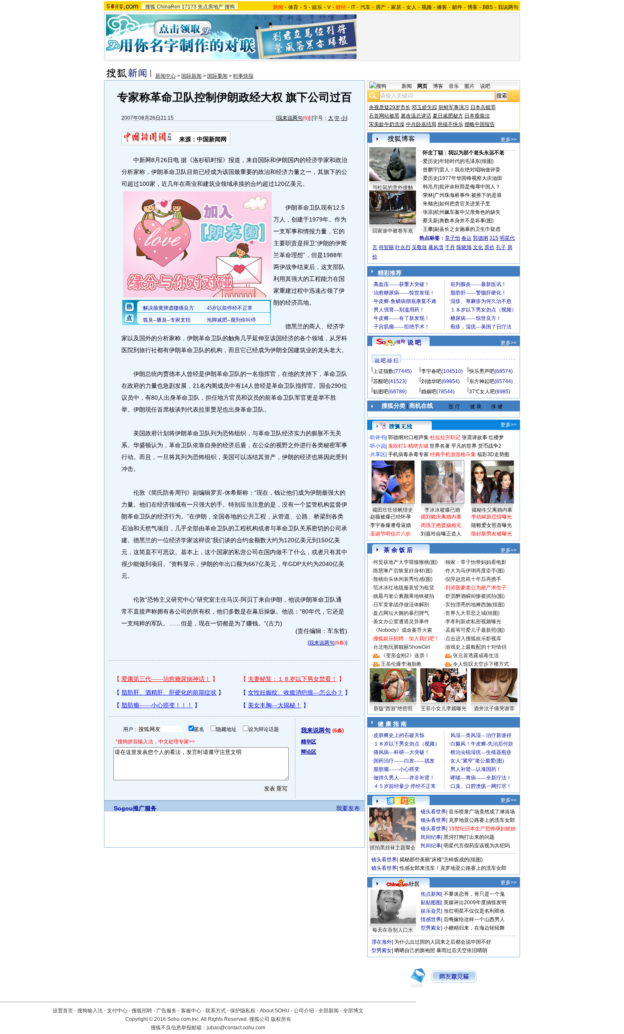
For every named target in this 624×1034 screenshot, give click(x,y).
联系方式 (215, 1011)
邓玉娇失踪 (424, 107)
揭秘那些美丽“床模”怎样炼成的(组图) (441, 860)
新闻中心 (165, 76)
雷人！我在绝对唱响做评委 (469, 170)
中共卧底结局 (421, 124)
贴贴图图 (431, 902)
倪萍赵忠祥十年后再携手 (473, 579)
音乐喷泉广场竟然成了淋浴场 (482, 812)
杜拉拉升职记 (445, 437)
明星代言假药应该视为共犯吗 (477, 846)
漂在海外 (381, 942)
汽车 (365, 7)
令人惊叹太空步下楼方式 (481, 664)
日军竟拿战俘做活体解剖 (401, 605)
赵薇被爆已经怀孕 (390, 517)
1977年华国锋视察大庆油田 (470, 178)
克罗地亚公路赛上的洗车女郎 (482, 820)
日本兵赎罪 (483, 107)
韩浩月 (430, 187)
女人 (411, 7)
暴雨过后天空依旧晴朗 (461, 950)
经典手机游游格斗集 (453, 454)
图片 (469, 86)
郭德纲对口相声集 (408, 437)
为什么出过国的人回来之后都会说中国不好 (442, 942)
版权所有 (281, 1019)
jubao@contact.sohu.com (236, 1028)
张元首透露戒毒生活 (476, 656)
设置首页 (63, 1011)
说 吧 (414, 342)
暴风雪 (436, 247)
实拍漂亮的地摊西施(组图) (475, 605)
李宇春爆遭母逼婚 (390, 525)
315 (493, 238)
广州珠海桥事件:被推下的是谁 (468, 195)
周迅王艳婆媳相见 (441, 525)
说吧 (485, 86)
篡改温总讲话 (416, 116)
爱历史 (430, 161)
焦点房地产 (210, 7)
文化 (478, 247)
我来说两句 (290, 118)
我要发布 (348, 808)
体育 (293, 7)
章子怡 (452, 238)
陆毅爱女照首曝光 (491, 525)
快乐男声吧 (482, 371)
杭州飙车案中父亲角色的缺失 (467, 212)
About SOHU (275, 1011)
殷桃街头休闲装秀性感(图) (403, 579)
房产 (381, 7)
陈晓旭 (464, 247)
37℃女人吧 (482, 392)
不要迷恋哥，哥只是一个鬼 (474, 894)
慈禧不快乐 (450, 124)
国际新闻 (191, 76)
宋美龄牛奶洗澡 (387, 124)
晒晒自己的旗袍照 (414, 950)
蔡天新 (430, 221)
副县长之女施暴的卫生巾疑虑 (467, 229)
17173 (189, 7)
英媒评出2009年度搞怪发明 (475, 902)
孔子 (501, 247)
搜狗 (230, 7)
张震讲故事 (474, 437)
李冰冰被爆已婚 (442, 510)
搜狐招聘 (142, 1011)
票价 (489, 247)
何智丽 (386, 247)
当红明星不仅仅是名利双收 (474, 911)
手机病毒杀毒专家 (408, 454)
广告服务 (166, 1011)
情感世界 (431, 919)
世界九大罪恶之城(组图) (472, 613)
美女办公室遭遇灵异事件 (401, 622)
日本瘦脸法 (477, 116)
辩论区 (308, 752)
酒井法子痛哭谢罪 (494, 709)
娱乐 (317, 7)
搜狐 (150, 7)
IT (353, 7)
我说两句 (508, 7)
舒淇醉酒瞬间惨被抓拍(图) (475, 596)
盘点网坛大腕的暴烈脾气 (401, 613)
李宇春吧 (431, 371)
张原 (428, 212)
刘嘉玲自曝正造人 (441, 534)
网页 (422, 86)
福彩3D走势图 (493, 454)
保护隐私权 (243, 1011)
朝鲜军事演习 (453, 107)
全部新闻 (328, 1011)
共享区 (377, 454)
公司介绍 (304, 1011)
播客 (442, 7)
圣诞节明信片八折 (390, 534)
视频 (427, 7)
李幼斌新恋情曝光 (491, 517)
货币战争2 (489, 446)
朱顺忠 (430, 204)
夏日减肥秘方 (448, 116)
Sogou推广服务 (135, 808)
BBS (488, 7)
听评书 (377, 437)
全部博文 (353, 1011)
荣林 (428, 195)
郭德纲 (480, 238)
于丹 (450, 247)
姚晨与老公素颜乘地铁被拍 (403, 596)
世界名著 (440, 446)
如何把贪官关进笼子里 (464, 204)
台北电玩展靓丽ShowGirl (401, 647)
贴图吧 (380, 392)
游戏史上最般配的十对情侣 (475, 647)
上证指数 (383, 371)
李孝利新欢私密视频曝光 (473, 622)
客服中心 (191, 1011)
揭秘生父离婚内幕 (492, 510)
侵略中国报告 (479, 124)
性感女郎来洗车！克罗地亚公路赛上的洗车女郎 (452, 868)
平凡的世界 (464, 446)
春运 (466, 238)
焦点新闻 (431, 894)
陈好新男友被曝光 (491, 534)
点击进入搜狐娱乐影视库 (473, 639)
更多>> (508, 140)
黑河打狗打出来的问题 (469, 837)
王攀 (428, 229)
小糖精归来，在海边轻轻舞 (474, 928)
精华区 (308, 742)
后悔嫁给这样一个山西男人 (474, 919)
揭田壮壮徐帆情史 (392, 510)
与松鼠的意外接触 (392, 188)
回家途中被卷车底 (392, 231)
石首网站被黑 (384, 116)
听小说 (377, 446)
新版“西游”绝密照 (393, 709)
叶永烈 (402, 247)
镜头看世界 (433, 812)
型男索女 (431, 928)
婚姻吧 (428, 392)
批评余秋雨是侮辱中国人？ (469, 187)
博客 (472, 7)
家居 (396, 7)
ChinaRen (168, 7)
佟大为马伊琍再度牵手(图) (475, 571)
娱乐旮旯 (431, 911)
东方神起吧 (482, 381)
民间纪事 (431, 837)
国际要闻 (217, 76)
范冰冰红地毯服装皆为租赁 (403, 588)
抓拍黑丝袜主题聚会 (393, 848)
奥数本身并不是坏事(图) (466, 221)
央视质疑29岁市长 (389, 107)
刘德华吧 (431, 381)
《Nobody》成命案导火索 (402, 630)
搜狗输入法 (90, 1011)
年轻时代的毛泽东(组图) (466, 161)
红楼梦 (496, 437)
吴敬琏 (419, 247)
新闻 (407, 86)
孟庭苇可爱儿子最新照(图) (475, 630)
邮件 (457, 7)
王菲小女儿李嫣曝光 (444, 709)
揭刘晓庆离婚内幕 (441, 517)
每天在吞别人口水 (392, 930)
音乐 (454, 86)
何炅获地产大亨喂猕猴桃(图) (405, 562)
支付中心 (117, 1011)
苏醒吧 (380, 381)
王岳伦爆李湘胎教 (401, 664)
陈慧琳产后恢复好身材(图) (403, 571)
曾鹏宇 (430, 170)
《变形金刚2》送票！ (405, 656)
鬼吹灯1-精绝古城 (408, 446)
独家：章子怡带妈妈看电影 (475, 562)
